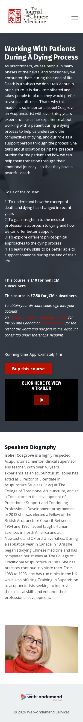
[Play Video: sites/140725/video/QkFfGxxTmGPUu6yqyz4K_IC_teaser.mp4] (41, 400)
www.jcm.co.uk (53, 323)
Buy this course (28, 368)
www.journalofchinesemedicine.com (38, 317)
